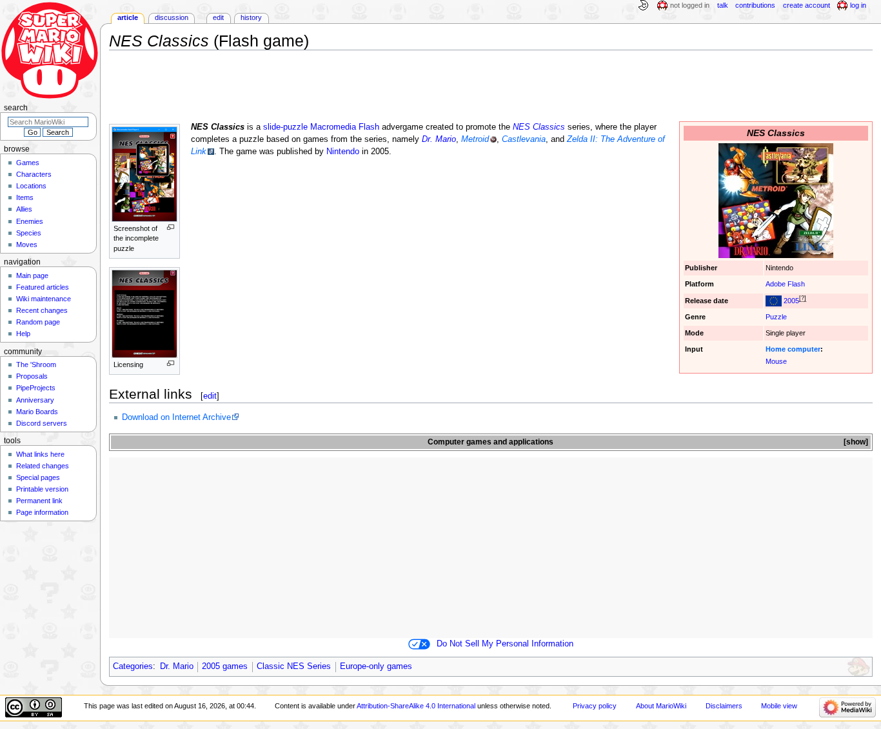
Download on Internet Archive (176, 417)
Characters (34, 174)
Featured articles (42, 287)
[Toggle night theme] (643, 5)
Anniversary (35, 400)
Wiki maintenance (43, 299)
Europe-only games (376, 666)
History (251, 17)
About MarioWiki (661, 706)
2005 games (225, 666)
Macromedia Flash (344, 127)
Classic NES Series (294, 666)
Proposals (32, 376)
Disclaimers (724, 706)
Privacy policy (595, 706)
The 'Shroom (36, 364)
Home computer (793, 349)
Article (127, 17)
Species (28, 233)
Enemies (29, 221)
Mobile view (779, 706)
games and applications (509, 441)
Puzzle (776, 317)
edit (210, 396)
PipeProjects (35, 388)
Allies (24, 209)
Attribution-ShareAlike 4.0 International (416, 706)
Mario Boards (37, 411)
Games (27, 162)
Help (23, 333)
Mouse (776, 361)
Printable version (42, 489)
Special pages (38, 477)
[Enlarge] (170, 227)
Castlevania (524, 139)
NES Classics (539, 127)
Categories (133, 666)
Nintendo (342, 151)
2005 (791, 301)
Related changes (42, 466)
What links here (40, 454)
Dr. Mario (439, 139)
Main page (32, 275)
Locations (31, 186)
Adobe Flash (785, 284)
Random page (38, 322)
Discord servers (41, 423)
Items (25, 197)
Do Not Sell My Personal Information (505, 643)
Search (16, 108)
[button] (855, 442)
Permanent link (39, 500)
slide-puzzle (285, 127)
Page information (42, 512)
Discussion (171, 17)
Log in (858, 5)
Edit (218, 17)
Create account (806, 5)
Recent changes (42, 310)
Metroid (475, 139)
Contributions (755, 5)
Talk (722, 5)
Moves (26, 244)
